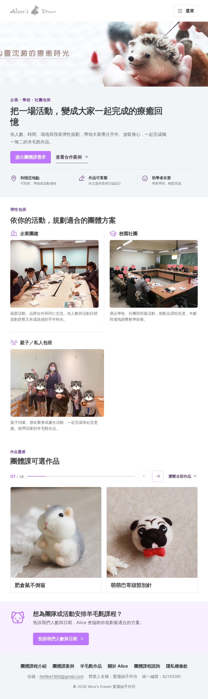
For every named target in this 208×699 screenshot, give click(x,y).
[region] (103, 540)
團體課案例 (63, 666)
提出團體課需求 (30, 157)
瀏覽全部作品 (179, 476)
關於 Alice (118, 666)
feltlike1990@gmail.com (62, 676)
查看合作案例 (69, 157)
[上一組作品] (144, 476)
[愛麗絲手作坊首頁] (33, 10)
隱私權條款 (177, 666)
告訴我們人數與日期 (57, 638)
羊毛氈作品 (91, 666)
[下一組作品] (158, 476)
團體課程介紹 (34, 666)
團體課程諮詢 (147, 666)
